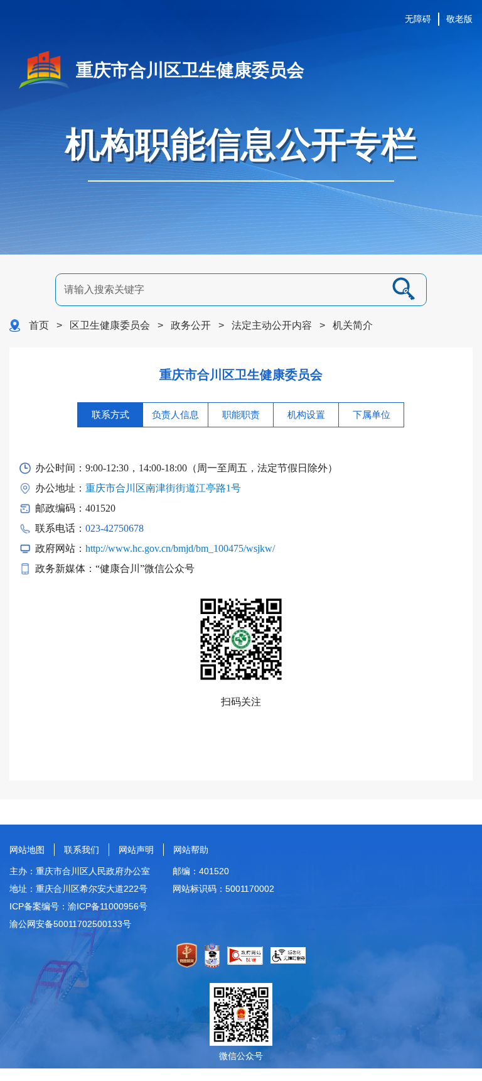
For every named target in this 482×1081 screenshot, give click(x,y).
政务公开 (191, 325)
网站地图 (27, 850)
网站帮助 (190, 850)
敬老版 (459, 19)
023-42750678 (114, 528)
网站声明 (136, 850)
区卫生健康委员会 (110, 325)
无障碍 (418, 19)
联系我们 (81, 850)
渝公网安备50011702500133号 (70, 924)
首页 (39, 325)
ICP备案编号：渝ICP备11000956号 (78, 906)
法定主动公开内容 (272, 325)
